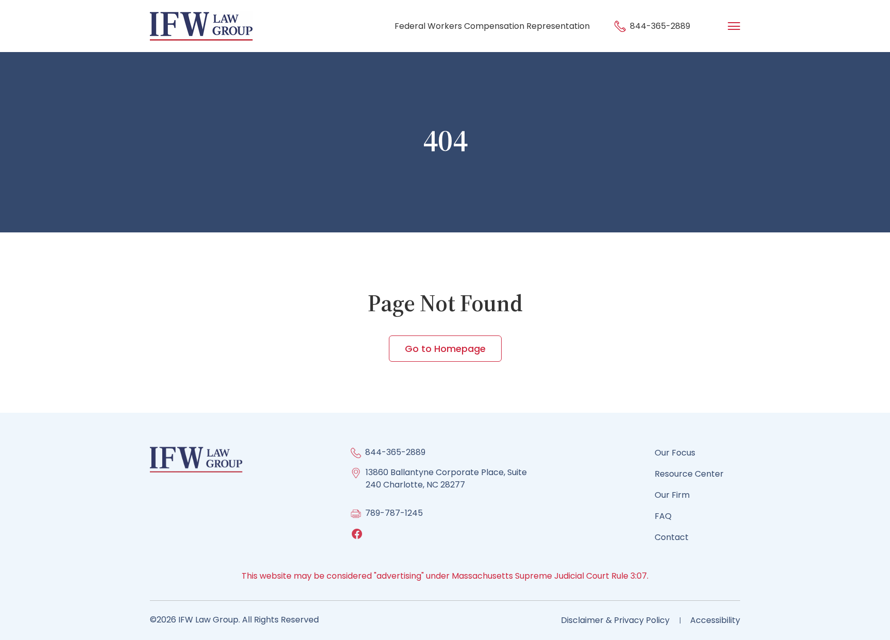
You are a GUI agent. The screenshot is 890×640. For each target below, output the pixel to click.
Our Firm (672, 495)
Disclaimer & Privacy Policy (615, 620)
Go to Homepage (445, 348)
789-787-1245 (394, 513)
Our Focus (675, 453)
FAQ (663, 516)
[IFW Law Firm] (201, 25)
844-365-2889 (659, 26)
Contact (672, 537)
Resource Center (689, 474)
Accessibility (715, 620)
